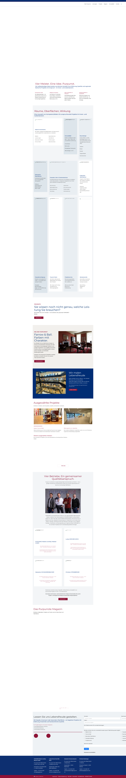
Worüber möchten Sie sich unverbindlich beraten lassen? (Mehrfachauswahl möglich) (102, 730)
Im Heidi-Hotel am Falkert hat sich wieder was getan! (76, 703)
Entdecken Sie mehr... (38, 460)
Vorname (86, 716)
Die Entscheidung (81, 642)
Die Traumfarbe (37, 656)
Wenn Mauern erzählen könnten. (63, 644)
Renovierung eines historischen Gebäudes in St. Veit (42, 458)
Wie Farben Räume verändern (41, 643)
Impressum (37, 776)
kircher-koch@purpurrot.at (54, 772)
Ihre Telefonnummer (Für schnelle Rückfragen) (94, 725)
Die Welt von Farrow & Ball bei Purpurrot (63, 664)
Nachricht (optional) (88, 743)
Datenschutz (41, 776)
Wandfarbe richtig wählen (68, 626)
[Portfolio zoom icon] (42, 448)
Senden (86, 748)
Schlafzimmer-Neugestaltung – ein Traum (62, 458)
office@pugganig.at (38, 772)
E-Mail (85, 720)
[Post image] (43, 448)
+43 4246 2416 (71, 769)
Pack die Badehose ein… (40, 678)
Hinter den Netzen (76, 675)
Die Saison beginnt (57, 677)
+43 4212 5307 (41, 770)
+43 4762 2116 (56, 770)
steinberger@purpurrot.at (84, 770)
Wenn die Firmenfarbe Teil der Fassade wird (45, 631)
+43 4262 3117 (86, 769)
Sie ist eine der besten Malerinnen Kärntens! (45, 695)
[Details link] (44, 448)
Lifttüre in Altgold (79, 457)
